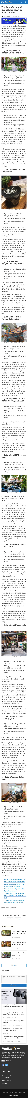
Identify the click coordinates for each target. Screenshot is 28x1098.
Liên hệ (11, 1092)
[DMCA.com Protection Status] (6, 1061)
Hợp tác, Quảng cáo (6, 1080)
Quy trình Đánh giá (6, 1077)
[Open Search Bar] (25, 2)
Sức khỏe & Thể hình (16, 1041)
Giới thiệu (5, 1092)
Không (18, 919)
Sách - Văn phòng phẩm (17, 1025)
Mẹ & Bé (14, 1017)
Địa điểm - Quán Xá (9, 908)
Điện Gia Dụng (15, 1009)
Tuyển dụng (4, 1083)
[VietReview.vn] (7, 2)
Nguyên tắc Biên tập (6, 1075)
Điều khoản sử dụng (20, 1092)
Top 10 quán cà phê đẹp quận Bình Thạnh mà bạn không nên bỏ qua (15, 895)
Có (10, 919)
